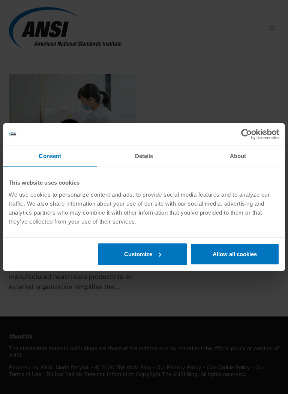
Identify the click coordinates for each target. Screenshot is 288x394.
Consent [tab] (50, 156)
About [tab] (238, 156)
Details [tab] (144, 156)
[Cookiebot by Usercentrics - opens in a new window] (246, 134)
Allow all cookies (235, 254)
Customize (138, 254)
